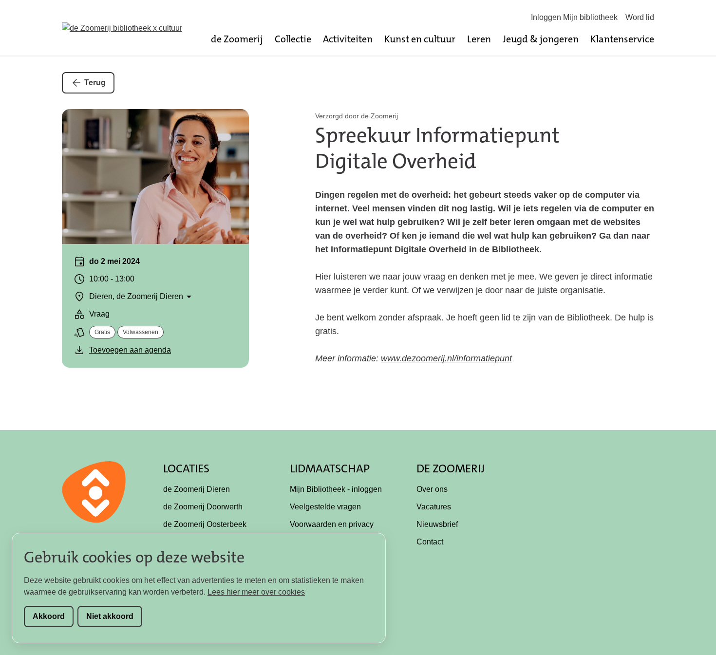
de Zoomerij (237, 39)
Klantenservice (622, 39)
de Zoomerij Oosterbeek (204, 524)
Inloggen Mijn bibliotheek (574, 17)
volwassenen (140, 332)
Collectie (293, 39)
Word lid (639, 17)
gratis (102, 332)
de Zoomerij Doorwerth (203, 507)
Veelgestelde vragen (325, 507)
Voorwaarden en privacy (332, 524)
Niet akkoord (109, 616)
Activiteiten (348, 39)
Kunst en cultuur (419, 39)
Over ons (432, 489)
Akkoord (49, 616)
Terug (95, 82)
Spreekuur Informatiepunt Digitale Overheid (437, 148)
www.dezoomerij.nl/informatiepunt (446, 358)
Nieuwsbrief (437, 524)
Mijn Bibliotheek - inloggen (336, 489)
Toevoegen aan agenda (130, 350)
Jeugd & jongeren (541, 39)
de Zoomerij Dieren (196, 489)
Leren (479, 39)
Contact (429, 542)
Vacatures (433, 507)
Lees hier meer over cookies (256, 592)
